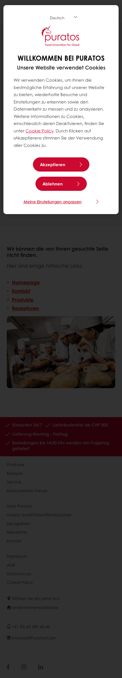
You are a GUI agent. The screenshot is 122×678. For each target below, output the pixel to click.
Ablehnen (53, 184)
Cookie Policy (39, 131)
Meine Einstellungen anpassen (53, 201)
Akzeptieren (52, 164)
